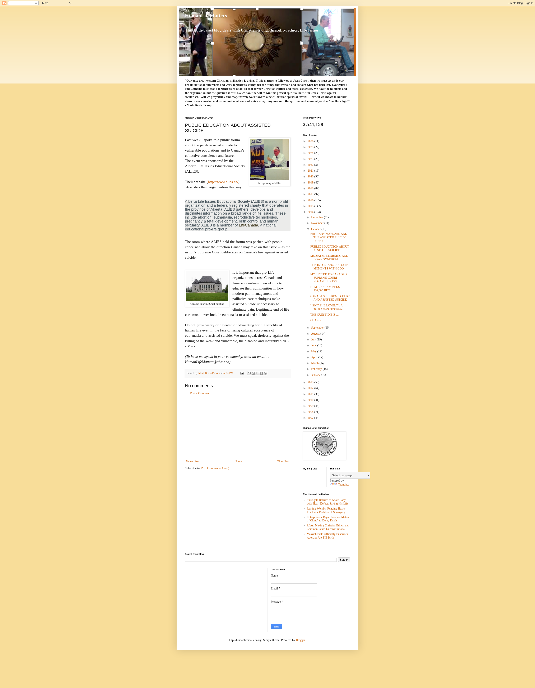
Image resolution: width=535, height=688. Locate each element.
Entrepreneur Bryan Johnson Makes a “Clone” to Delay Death (328, 519)
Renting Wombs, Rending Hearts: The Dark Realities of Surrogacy (326, 510)
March (315, 363)
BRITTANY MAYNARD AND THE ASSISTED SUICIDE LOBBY (328, 237)
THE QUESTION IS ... (324, 314)
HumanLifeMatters (206, 15)
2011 (311, 394)
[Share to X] (257, 373)
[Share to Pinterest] (265, 373)
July (314, 339)
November (317, 223)
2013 (311, 382)
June (314, 345)
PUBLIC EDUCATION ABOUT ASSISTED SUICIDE (329, 248)
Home (238, 461)
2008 (311, 412)
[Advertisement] (237, 427)
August (315, 333)
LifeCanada (248, 225)
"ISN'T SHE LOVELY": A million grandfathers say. (326, 307)
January (316, 375)
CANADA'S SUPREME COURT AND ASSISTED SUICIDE (330, 298)
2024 (311, 152)
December (317, 217)
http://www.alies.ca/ (223, 182)
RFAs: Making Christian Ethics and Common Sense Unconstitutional (328, 527)
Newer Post (193, 461)
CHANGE (316, 320)
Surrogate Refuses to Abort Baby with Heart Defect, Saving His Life (327, 501)
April (314, 357)
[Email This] (249, 373)
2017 (311, 194)
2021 (311, 170)
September (318, 327)
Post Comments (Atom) (215, 468)
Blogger (300, 640)
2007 (311, 417)
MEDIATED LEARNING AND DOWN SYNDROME (329, 257)
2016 (311, 200)
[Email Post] (242, 373)
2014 (311, 212)
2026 (311, 141)
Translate (343, 484)
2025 (311, 147)
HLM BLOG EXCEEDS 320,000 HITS (325, 288)
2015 (311, 206)
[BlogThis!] (253, 373)
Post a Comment (200, 393)
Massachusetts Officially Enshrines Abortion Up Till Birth (327, 535)
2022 (311, 164)
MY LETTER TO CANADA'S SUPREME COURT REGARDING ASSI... (328, 278)
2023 (311, 159)
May (314, 351)
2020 (311, 176)
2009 (311, 405)
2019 (311, 182)
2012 (311, 388)
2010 (311, 400)
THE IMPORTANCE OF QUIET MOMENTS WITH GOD (330, 266)
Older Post (283, 461)
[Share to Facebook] (261, 373)
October (316, 229)
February (317, 369)
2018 (311, 188)
